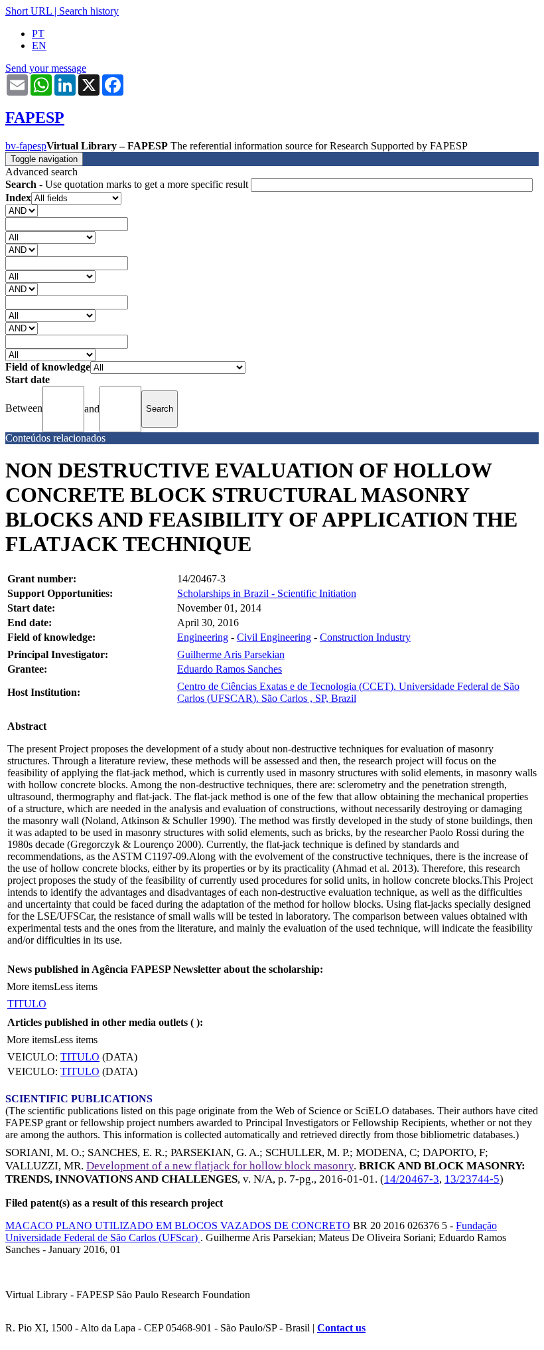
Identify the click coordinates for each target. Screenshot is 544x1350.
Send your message (45, 68)
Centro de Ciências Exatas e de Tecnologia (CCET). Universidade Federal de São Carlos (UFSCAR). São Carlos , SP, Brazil (348, 692)
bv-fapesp (25, 145)
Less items (76, 986)
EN (39, 45)
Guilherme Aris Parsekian (231, 654)
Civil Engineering (274, 637)
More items (30, 986)
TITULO (26, 1003)
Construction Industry (365, 637)
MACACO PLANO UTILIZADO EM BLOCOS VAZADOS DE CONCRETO (177, 1225)
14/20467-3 (411, 1179)
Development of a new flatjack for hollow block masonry (220, 1165)
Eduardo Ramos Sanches (229, 669)
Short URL (28, 11)
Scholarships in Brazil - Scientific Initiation (266, 593)
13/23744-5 (472, 1179)
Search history (89, 11)
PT (38, 33)
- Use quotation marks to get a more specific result (128, 184)
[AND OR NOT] (21, 210)
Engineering (202, 637)
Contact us (341, 1327)
